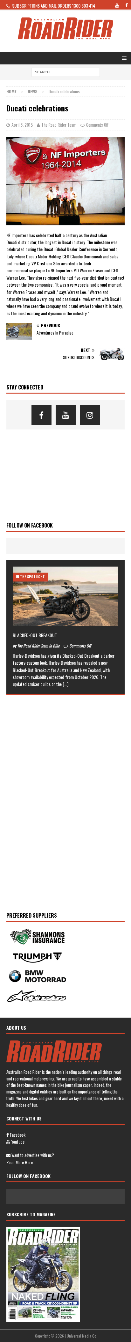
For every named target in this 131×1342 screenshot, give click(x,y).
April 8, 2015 (22, 124)
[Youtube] (66, 415)
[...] (65, 684)
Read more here (19, 1162)
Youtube (17, 1141)
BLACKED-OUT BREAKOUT (35, 635)
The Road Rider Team (58, 124)
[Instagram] (90, 415)
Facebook (17, 1134)
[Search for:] (65, 71)
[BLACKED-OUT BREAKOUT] (65, 596)
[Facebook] (41, 415)
